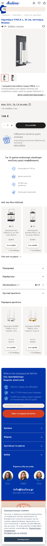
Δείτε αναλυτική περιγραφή (31, 95)
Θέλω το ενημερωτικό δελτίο (23, 414)
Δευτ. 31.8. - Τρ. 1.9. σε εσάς (14, 104)
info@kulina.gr (23, 489)
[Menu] (2, 3)
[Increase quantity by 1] (11, 125)
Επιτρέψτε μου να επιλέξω (15, 533)
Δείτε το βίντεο (19, 145)
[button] (11, 346)
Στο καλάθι (30, 125)
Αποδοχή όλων (23, 539)
